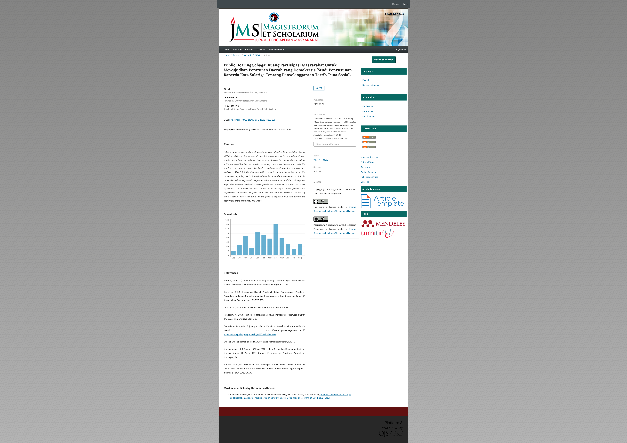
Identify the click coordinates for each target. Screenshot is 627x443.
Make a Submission (383, 59)
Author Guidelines (369, 172)
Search (402, 49)
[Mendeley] (384, 227)
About (236, 49)
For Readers (367, 106)
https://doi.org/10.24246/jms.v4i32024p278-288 (252, 119)
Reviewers (366, 167)
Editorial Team (368, 162)
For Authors (367, 111)
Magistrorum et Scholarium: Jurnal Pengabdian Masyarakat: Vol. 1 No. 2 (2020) (292, 397)
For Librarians (368, 116)
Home (226, 49)
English (365, 80)
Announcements (276, 49)
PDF (320, 88)
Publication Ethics (369, 176)
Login (405, 4)
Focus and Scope (369, 157)
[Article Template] (382, 207)
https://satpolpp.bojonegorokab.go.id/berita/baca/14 (250, 334)
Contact (365, 181)
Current (249, 49)
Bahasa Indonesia (370, 85)
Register (395, 4)
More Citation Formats (327, 144)
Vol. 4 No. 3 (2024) (252, 55)
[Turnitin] (377, 236)
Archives (260, 49)
